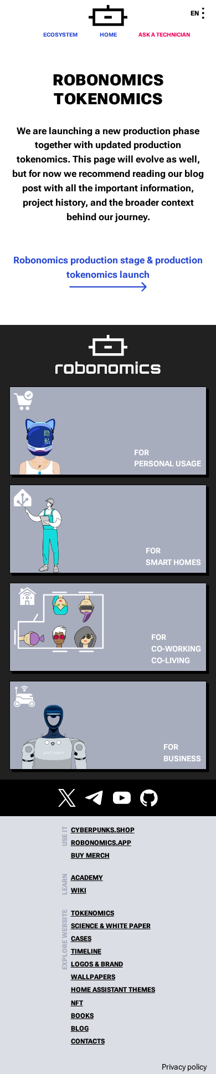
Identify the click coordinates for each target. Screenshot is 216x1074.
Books (82, 1016)
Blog (80, 1028)
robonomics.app (101, 843)
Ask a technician (164, 34)
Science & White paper (111, 926)
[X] (67, 798)
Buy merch (90, 855)
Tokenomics (92, 913)
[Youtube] (122, 798)
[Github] (149, 798)
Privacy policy (184, 1066)
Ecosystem (60, 34)
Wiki (78, 890)
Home (108, 34)
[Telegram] (94, 798)
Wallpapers (93, 977)
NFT (77, 1003)
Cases (81, 939)
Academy (87, 878)
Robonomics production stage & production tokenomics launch (108, 267)
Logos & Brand (97, 964)
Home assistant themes (113, 990)
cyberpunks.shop (103, 830)
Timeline (86, 951)
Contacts (88, 1041)
